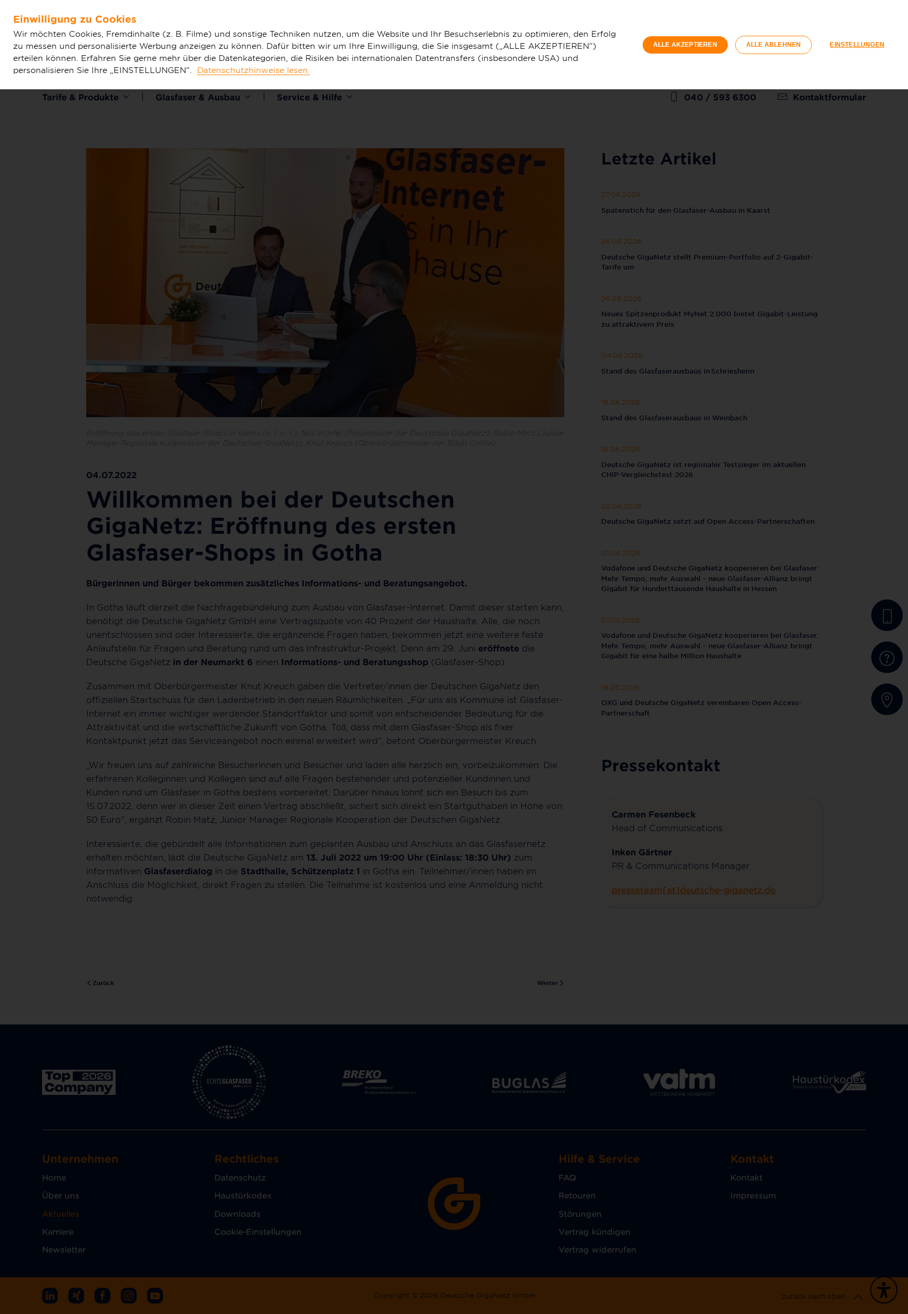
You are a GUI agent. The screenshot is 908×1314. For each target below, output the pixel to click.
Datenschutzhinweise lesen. (253, 70)
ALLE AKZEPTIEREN (685, 44)
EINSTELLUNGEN (857, 44)
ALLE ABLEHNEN (773, 44)
